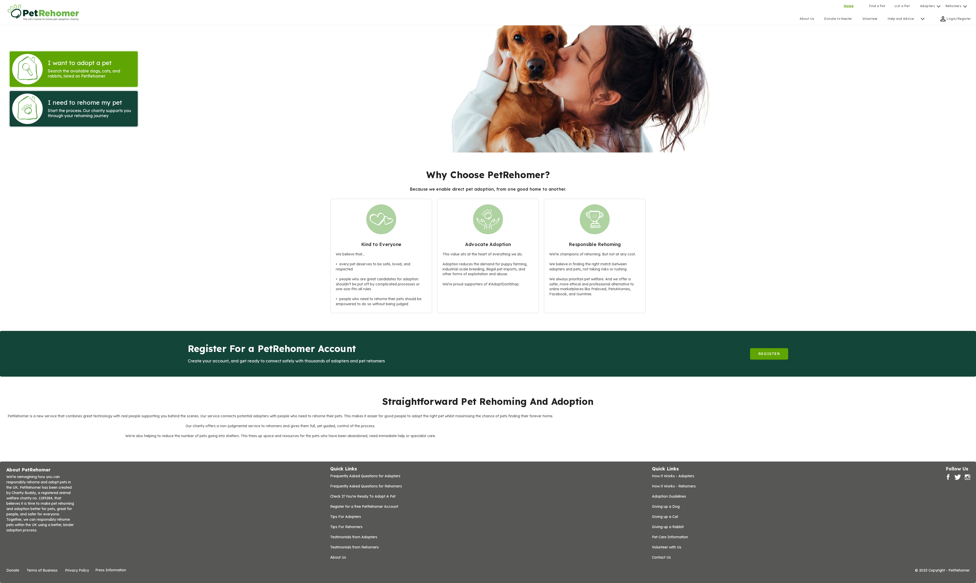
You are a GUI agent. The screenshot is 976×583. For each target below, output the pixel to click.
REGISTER (769, 353)
